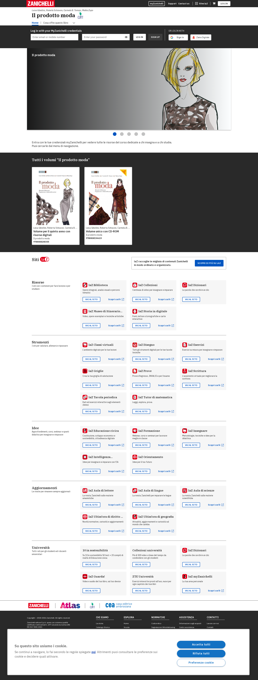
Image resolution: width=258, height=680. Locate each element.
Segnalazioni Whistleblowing (163, 627)
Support (172, 3)
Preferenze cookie (201, 662)
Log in (224, 3)
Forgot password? (121, 30)
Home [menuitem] (35, 22)
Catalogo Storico (103, 627)
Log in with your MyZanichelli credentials (54, 30)
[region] (128, 652)
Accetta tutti (201, 644)
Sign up (155, 37)
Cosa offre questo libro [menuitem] (55, 22)
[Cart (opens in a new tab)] (214, 3)
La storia (99, 623)
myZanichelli (156, 3)
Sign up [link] (155, 37)
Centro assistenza (186, 627)
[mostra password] (126, 37)
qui (93, 652)
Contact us (183, 3)
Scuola (126, 627)
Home (126, 623)
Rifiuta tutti (201, 653)
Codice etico (156, 623)
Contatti (210, 627)
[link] (200, 37)
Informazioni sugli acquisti (190, 623)
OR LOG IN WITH (176, 30)
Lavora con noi (213, 623)
